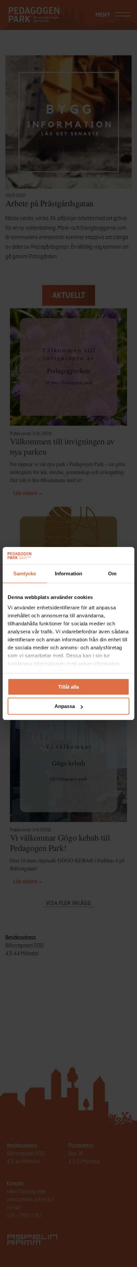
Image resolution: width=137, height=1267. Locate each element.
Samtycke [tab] (24, 573)
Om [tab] (112, 573)
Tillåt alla (68, 687)
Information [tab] (68, 573)
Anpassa (65, 706)
